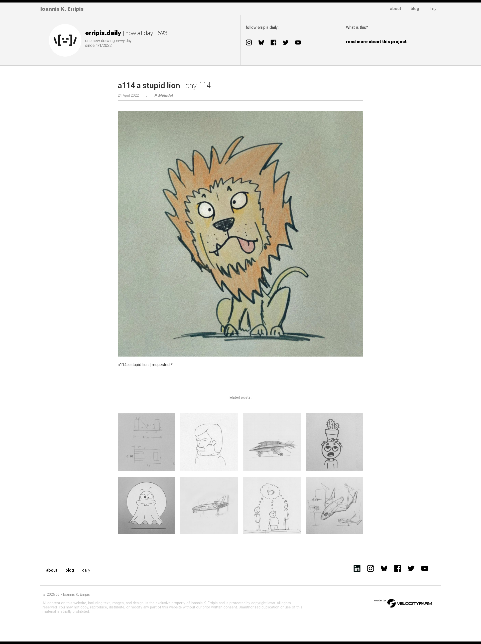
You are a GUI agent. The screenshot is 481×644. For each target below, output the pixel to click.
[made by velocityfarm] (403, 603)
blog (415, 8)
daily (432, 8)
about (395, 8)
